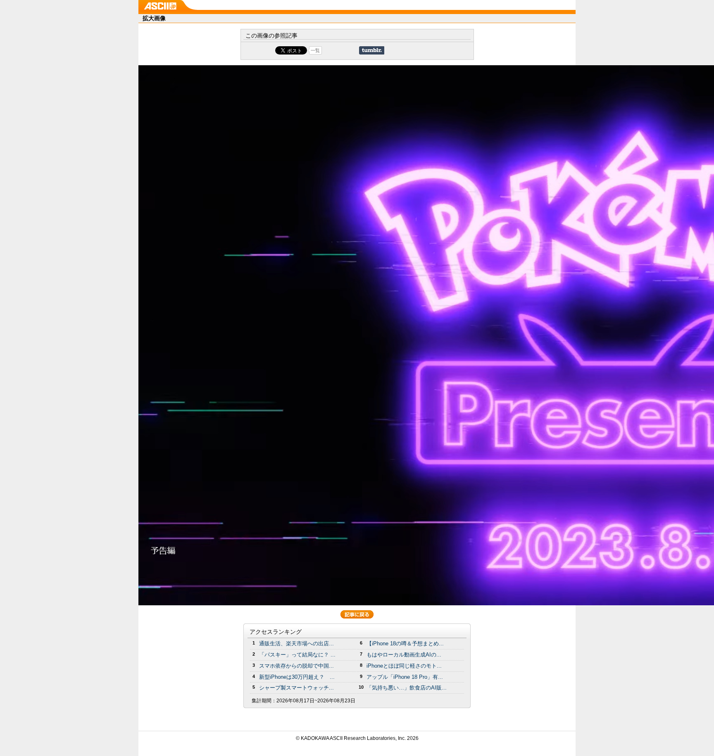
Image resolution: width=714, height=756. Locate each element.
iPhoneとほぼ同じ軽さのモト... (404, 666)
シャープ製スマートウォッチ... (296, 688)
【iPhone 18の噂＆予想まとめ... (405, 643)
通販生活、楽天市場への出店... (296, 643)
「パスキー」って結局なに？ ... (297, 655)
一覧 (315, 50)
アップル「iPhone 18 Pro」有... (405, 677)
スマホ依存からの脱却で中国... (296, 666)
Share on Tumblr (371, 50)
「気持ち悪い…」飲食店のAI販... (407, 688)
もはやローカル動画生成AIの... (404, 655)
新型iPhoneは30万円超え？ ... (297, 677)
